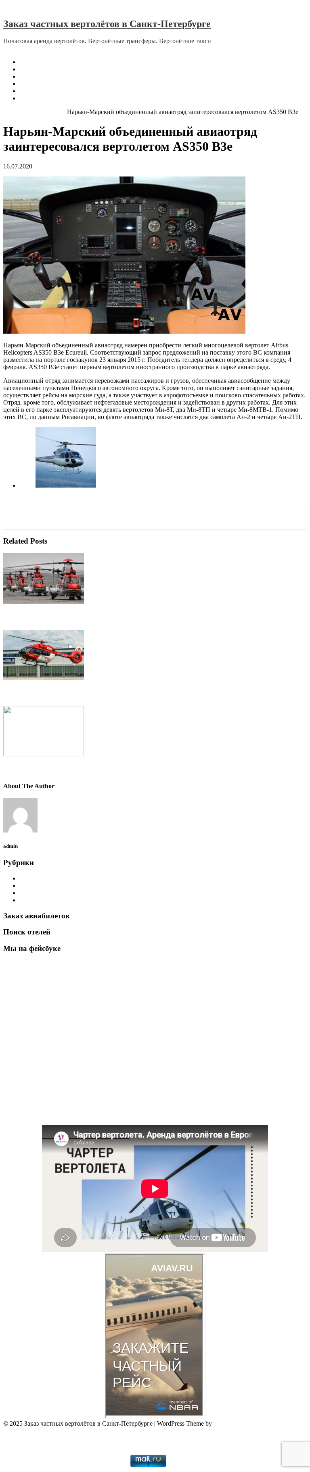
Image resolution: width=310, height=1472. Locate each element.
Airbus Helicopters (43, 111)
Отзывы (30, 76)
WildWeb (155, 1444)
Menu (10, 48)
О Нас (27, 69)
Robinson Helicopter (45, 892)
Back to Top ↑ (21, 1430)
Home (11, 111)
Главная (30, 61)
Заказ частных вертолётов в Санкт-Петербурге (107, 24)
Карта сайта (35, 98)
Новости (31, 900)
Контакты (32, 90)
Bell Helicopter (38, 885)
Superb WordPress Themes (248, 1423)
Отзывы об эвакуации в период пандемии (77, 83)
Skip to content (22, 6)
